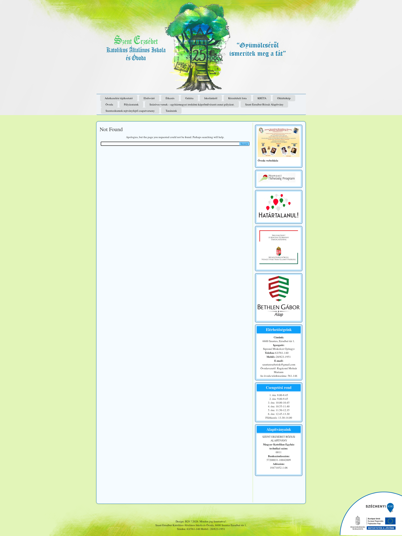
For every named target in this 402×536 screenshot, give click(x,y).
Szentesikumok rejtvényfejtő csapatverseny (130, 111)
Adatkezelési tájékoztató (119, 98)
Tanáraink (171, 111)
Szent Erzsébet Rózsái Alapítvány (264, 104)
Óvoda (109, 104)
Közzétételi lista (237, 98)
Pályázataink (131, 104)
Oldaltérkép (284, 98)
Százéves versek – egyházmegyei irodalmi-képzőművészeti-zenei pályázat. (191, 104)
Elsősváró (149, 98)
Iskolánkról (210, 98)
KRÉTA (262, 98)
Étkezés (170, 98)
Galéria (189, 98)
